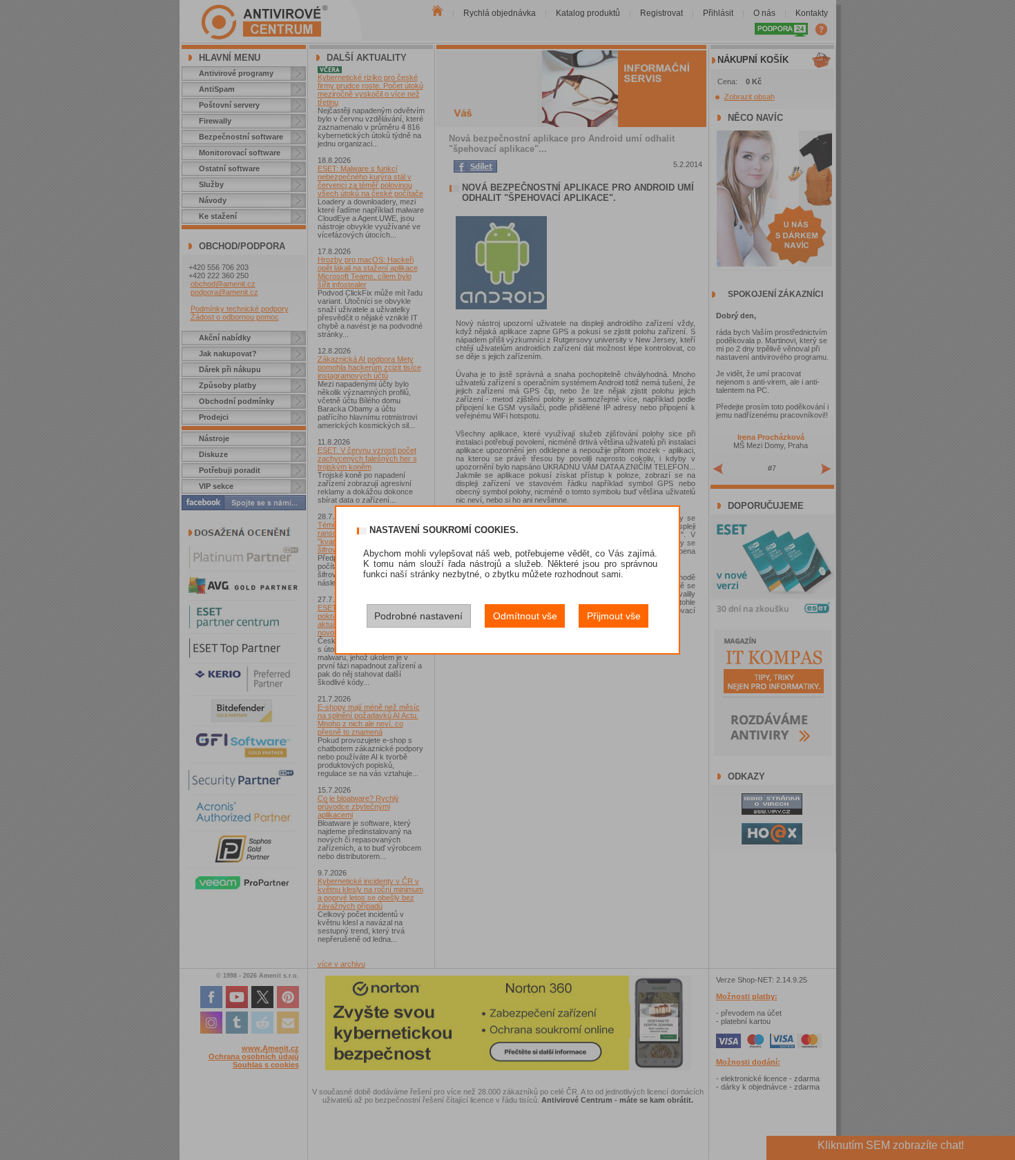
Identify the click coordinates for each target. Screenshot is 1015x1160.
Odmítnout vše (525, 615)
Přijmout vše (614, 615)
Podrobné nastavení (418, 615)
